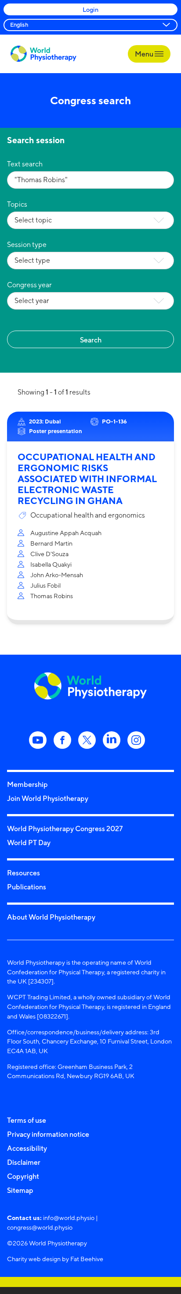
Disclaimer (23, 1162)
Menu (145, 53)
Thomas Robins (51, 595)
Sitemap (20, 1190)
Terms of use (26, 1120)
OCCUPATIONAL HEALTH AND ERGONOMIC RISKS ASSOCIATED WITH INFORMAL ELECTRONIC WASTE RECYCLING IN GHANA (87, 478)
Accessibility (27, 1148)
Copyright (23, 1176)
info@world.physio (68, 1217)
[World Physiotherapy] (43, 54)
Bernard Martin (51, 543)
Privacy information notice (48, 1134)
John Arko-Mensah (56, 574)
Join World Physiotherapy (47, 798)
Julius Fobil (45, 585)
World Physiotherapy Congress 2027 (65, 828)
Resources (23, 872)
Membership (27, 784)
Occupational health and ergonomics (87, 515)
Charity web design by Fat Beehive (55, 1258)
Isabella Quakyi (51, 564)
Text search (25, 164)
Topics (17, 204)
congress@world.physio (39, 1227)
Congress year (29, 285)
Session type (27, 244)
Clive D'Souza (49, 553)
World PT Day (29, 842)
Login (90, 9)
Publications (26, 886)
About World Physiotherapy (51, 917)
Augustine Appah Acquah (65, 532)
